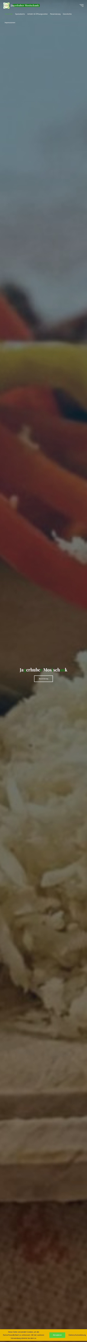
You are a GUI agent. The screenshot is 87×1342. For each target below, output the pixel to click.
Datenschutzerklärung (77, 1335)
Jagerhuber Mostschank (25, 5)
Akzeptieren (57, 1335)
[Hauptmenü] (82, 5)
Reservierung (43, 679)
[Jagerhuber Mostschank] (6, 5)
